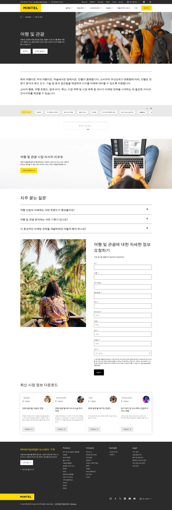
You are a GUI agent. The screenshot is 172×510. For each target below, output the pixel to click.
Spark (65, 485)
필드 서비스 (66, 460)
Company (90, 448)
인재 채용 (89, 457)
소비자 (123, 398)
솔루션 (68, 8)
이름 (95, 273)
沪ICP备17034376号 (62, 504)
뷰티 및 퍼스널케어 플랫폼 (71, 452)
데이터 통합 (66, 457)
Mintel (39, 112)
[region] (86, 413)
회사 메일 (97, 283)
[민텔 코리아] (30, 8)
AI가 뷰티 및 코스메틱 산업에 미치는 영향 (101, 409)
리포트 (65, 483)
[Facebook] (115, 499)
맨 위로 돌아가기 (28, 469)
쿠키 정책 (135, 452)
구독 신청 (26, 462)
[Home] (21, 17)
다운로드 (27, 429)
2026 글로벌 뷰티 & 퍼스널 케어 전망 (36, 409)
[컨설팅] (112, 8)
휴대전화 (97, 292)
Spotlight (28, 17)
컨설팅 (108, 8)
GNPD (65, 469)
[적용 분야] (85, 8)
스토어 (114, 2)
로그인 (121, 2)
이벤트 (108, 2)
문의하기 (146, 8)
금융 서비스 (82, 112)
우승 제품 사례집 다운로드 (40, 2)
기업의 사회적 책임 (92, 463)
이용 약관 (135, 466)
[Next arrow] (151, 108)
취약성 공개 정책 (91, 455)
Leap (64, 471)
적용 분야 (80, 8)
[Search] (150, 2)
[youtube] (134, 499)
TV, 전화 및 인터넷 (52, 112)
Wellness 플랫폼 (68, 474)
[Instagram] (110, 499)
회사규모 (97, 312)
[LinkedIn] (125, 499)
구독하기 (112, 455)
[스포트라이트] (101, 8)
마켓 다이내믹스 (68, 477)
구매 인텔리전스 (68, 480)
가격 (135, 8)
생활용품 (142, 112)
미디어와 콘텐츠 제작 (108, 112)
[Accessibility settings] (144, 2)
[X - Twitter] (120, 499)
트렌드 (65, 488)
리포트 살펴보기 (40, 51)
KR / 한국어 (133, 2)
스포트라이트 (95, 8)
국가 (95, 349)
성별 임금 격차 (137, 455)
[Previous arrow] (147, 108)
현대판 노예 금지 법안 (139, 460)
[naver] (130, 499)
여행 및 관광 (26, 112)
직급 (95, 321)
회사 (95, 302)
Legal (134, 448)
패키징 (58, 398)
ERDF (87, 466)
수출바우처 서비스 (123, 8)
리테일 (94, 112)
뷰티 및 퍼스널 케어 (127, 112)
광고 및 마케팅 (68, 112)
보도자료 (100, 2)
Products (66, 448)
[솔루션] (71, 8)
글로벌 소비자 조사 (69, 466)
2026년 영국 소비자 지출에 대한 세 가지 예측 (134, 409)
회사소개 (84, 2)
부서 (95, 330)
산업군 (96, 340)
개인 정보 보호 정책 (138, 463)
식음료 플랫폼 (67, 463)
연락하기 (92, 2)
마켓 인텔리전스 (91, 471)
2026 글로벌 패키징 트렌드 (66, 408)
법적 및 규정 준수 (137, 457)
